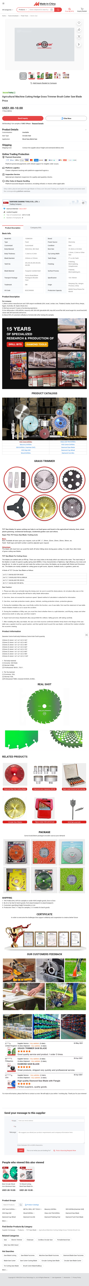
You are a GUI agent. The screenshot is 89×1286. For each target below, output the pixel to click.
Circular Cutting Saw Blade (50, 1261)
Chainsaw (30, 1240)
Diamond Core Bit (29, 1217)
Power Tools (24, 16)
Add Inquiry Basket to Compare (45, 83)
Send (20, 1150)
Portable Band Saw (63, 1240)
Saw (5, 1240)
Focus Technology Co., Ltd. (30, 1277)
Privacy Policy (77, 1277)
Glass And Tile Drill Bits (52, 1213)
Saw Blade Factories (28, 1255)
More (4, 1270)
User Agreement (56, 1277)
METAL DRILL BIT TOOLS (31, 1209)
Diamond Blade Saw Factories (73, 1255)
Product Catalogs (33, 1205)
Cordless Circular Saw (45, 1240)
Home (4, 16)
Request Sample (38, 123)
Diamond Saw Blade (72, 1213)
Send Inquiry (23, 118)
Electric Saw (33, 16)
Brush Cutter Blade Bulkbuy (32, 1266)
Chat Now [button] (67, 118)
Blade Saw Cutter (10, 1261)
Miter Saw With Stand (11, 1245)
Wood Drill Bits (28, 1213)
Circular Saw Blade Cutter (72, 1261)
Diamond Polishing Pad (52, 1217)
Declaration (67, 1277)
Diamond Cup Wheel (9, 1217)
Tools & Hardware (13, 16)
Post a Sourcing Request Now (64, 1150)
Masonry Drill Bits (50, 1209)
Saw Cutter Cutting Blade (28, 1261)
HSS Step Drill (6, 1213)
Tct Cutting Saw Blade (11, 1266)
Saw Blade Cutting (10, 1255)
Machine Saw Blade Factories (49, 1255)
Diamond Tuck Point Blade (74, 1217)
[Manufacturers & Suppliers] (44, 4)
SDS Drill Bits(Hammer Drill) (75, 1209)
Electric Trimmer (16, 1240)
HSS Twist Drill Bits (8, 1209)
